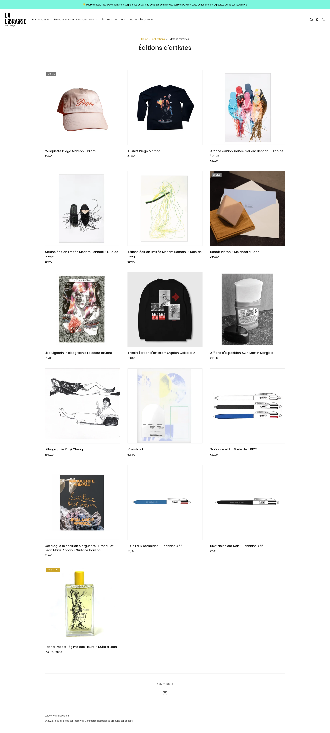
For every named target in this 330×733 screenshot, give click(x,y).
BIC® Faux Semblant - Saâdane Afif (155, 546)
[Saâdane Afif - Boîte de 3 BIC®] (247, 406)
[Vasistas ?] (165, 406)
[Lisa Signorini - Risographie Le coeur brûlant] (82, 309)
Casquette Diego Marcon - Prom (70, 151)
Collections (158, 38)
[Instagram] (165, 693)
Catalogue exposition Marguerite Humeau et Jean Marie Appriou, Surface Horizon (79, 548)
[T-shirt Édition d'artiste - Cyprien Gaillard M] (165, 309)
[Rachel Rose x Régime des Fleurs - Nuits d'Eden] (82, 603)
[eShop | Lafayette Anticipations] (15, 20)
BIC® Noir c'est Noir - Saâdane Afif (236, 546)
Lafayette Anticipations (57, 715)
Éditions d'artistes (113, 19)
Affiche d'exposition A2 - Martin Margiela (241, 353)
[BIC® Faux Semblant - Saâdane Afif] (165, 502)
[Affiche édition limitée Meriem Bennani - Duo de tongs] (82, 208)
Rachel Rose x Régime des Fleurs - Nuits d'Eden (81, 647)
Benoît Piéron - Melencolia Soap (235, 252)
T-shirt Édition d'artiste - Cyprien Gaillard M (161, 353)
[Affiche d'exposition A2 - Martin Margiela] (247, 309)
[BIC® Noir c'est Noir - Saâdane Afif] (247, 502)
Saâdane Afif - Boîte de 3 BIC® (233, 449)
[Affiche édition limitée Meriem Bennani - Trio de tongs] (247, 107)
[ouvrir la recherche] (311, 19)
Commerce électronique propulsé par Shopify (109, 720)
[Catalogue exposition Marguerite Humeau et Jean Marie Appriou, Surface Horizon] (82, 502)
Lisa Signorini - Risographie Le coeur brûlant (78, 353)
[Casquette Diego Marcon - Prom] (82, 107)
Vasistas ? (136, 449)
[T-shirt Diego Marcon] (165, 107)
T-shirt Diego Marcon (144, 151)
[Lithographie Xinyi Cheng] (82, 406)
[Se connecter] (317, 20)
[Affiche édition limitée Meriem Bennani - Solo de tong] (165, 208)
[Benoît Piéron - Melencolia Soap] (247, 208)
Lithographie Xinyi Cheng (64, 449)
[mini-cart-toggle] (324, 20)
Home (144, 38)
